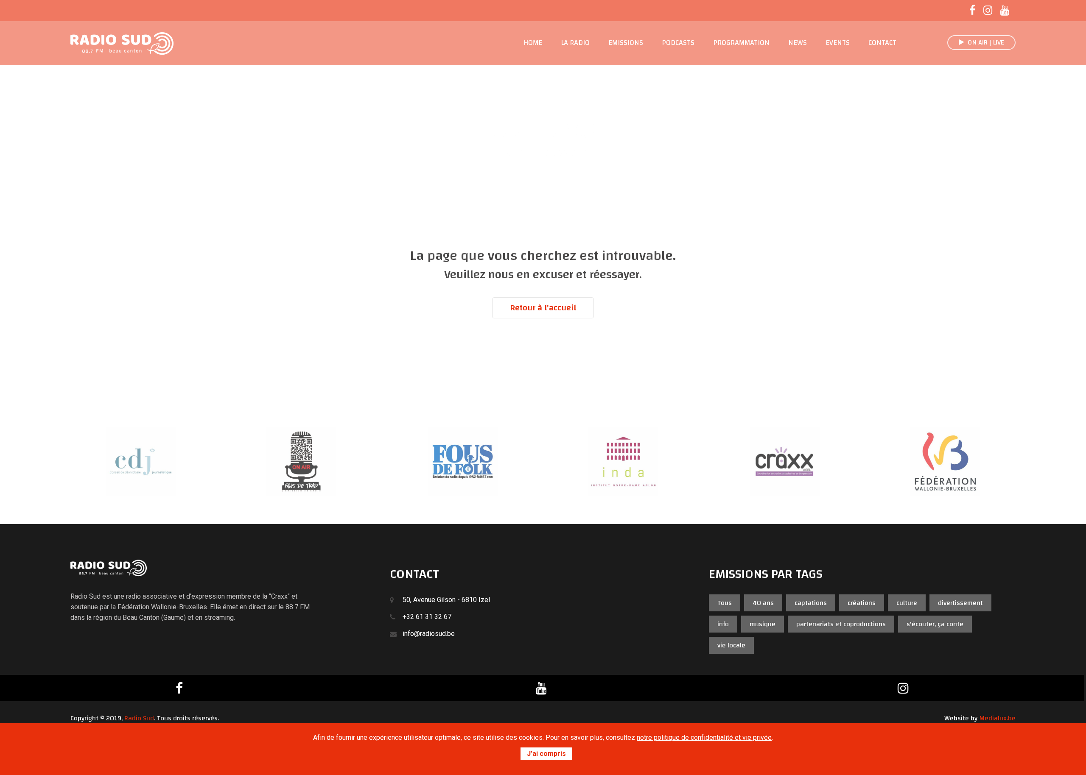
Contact (882, 43)
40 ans (763, 603)
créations (862, 603)
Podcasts (678, 43)
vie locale (731, 645)
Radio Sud (139, 718)
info (723, 624)
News (797, 43)
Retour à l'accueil (543, 307)
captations (811, 603)
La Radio (575, 43)
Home (532, 43)
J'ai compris (546, 754)
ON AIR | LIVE (984, 42)
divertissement (960, 603)
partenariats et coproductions (841, 624)
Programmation (741, 43)
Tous (724, 603)
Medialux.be (997, 718)
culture (906, 603)
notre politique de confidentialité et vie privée (704, 737)
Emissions (625, 43)
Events (838, 43)
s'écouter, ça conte (935, 624)
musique (762, 624)
